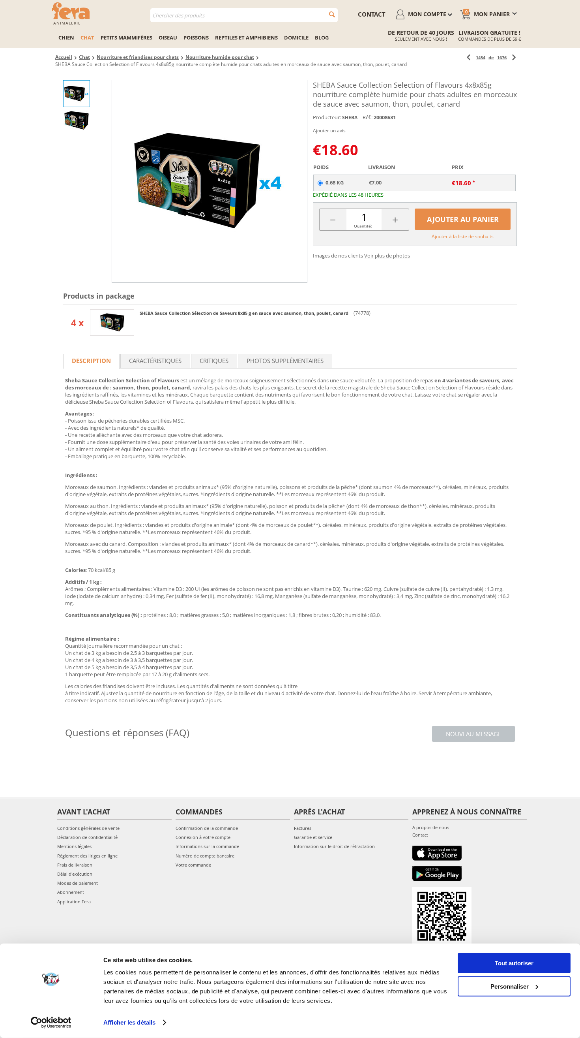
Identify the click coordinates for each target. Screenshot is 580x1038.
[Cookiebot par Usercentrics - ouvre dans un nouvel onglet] (51, 1023)
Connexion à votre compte (203, 837)
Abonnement (70, 892)
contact (371, 14)
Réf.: (367, 117)
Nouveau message (473, 734)
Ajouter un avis (329, 130)
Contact (420, 835)
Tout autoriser (514, 963)
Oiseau (168, 37)
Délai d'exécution (74, 874)
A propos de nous (430, 827)
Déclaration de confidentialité (87, 837)
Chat (87, 37)
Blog (322, 37)
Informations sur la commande (207, 846)
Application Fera (74, 901)
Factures (302, 828)
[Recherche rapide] (332, 14)
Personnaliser (509, 986)
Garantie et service (313, 837)
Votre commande (193, 865)
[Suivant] (514, 57)
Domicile (296, 37)
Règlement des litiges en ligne (87, 856)
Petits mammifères (126, 37)
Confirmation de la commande (207, 828)
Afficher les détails (129, 1022)
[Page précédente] (468, 57)
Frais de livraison (74, 865)
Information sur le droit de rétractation (334, 846)
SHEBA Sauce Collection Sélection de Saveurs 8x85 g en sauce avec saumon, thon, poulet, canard (245, 313)
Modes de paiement (77, 883)
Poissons (196, 37)
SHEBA (349, 117)
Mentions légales (74, 846)
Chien (66, 37)
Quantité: (363, 226)
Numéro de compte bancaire (205, 856)
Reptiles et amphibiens (246, 37)
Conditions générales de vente (88, 828)
